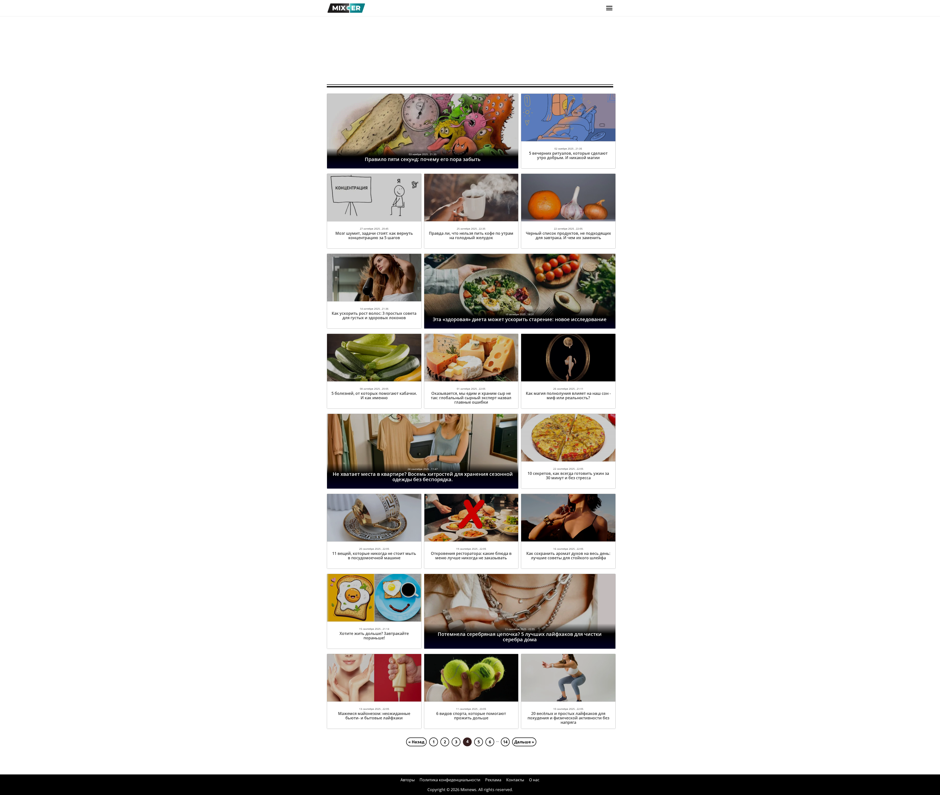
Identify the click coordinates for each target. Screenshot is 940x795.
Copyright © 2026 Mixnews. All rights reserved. (470, 789)
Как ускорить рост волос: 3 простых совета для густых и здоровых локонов (374, 315)
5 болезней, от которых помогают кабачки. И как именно (374, 395)
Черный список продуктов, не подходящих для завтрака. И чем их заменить (568, 235)
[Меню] (609, 8)
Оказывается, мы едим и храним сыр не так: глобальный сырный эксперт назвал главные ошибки (471, 398)
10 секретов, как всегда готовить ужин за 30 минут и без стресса (568, 475)
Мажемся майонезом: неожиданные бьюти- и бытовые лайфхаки (374, 716)
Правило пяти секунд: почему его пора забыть (423, 159)
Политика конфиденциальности (450, 780)
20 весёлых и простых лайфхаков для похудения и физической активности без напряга (568, 718)
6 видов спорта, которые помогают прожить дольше (471, 716)
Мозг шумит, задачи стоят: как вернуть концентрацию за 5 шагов (374, 235)
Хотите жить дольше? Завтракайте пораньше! (374, 636)
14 (505, 742)
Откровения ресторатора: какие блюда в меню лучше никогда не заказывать (471, 556)
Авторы (407, 780)
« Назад (416, 742)
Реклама (493, 780)
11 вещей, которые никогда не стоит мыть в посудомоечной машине (374, 556)
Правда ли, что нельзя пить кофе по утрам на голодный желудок (471, 235)
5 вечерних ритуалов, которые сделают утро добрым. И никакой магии (568, 155)
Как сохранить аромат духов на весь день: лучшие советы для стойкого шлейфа (568, 556)
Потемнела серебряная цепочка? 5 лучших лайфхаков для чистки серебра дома (520, 637)
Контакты (515, 780)
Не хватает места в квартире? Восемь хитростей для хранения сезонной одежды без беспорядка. (423, 477)
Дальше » (524, 742)
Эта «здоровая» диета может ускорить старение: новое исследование (520, 319)
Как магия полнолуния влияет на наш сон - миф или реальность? (568, 395)
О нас (534, 780)
